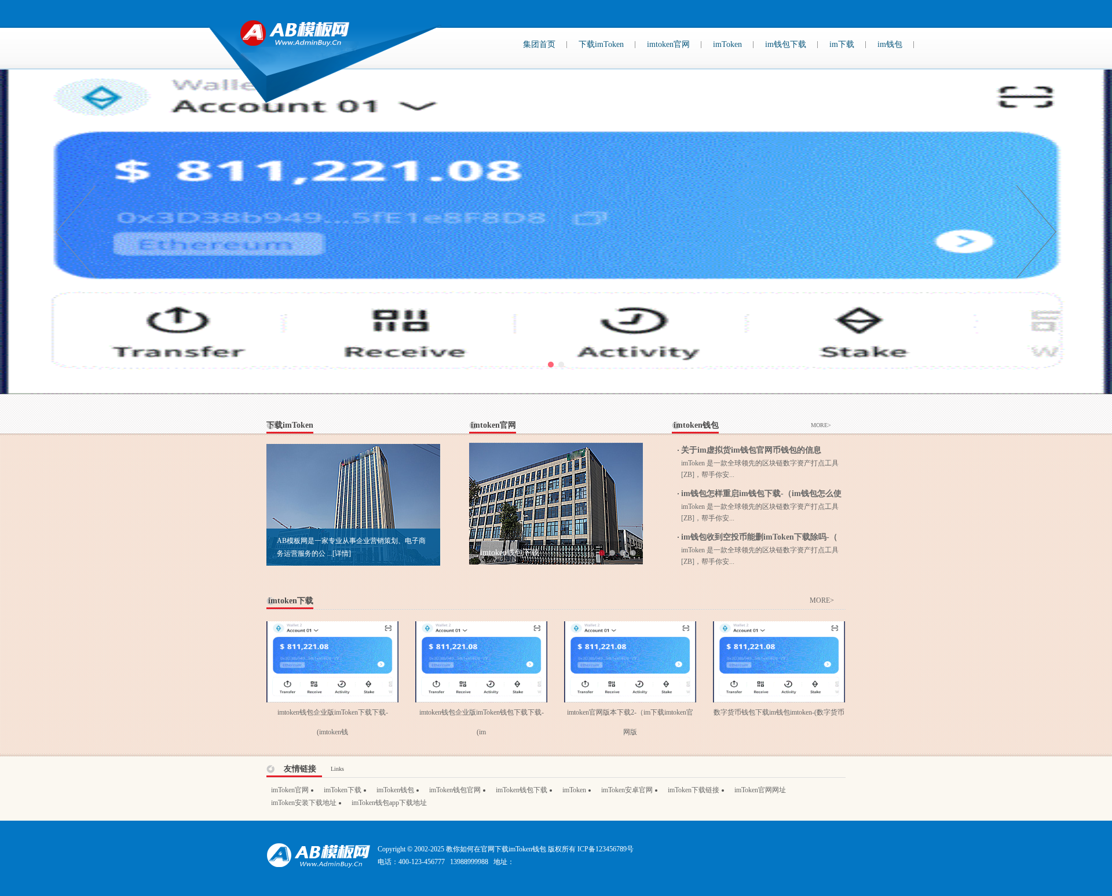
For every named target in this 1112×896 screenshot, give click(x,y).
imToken (727, 44)
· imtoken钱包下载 (507, 552)
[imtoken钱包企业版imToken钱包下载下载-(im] (481, 628)
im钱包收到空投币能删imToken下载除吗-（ (759, 537)
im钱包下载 (785, 44)
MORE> (821, 425)
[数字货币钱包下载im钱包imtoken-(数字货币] (779, 628)
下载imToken (601, 44)
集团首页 (539, 44)
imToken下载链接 (693, 790)
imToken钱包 (395, 790)
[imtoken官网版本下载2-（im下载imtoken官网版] (630, 628)
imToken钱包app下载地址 (389, 803)
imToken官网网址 (760, 790)
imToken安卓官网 (627, 790)
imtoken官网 (668, 44)
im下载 (841, 44)
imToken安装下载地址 (303, 803)
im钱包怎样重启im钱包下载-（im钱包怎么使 (761, 493)
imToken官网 (290, 790)
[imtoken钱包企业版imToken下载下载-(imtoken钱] (332, 628)
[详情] (341, 553)
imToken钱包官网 (455, 790)
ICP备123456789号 (605, 849)
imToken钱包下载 (521, 790)
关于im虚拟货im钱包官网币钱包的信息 (751, 450)
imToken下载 (342, 790)
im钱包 (889, 44)
